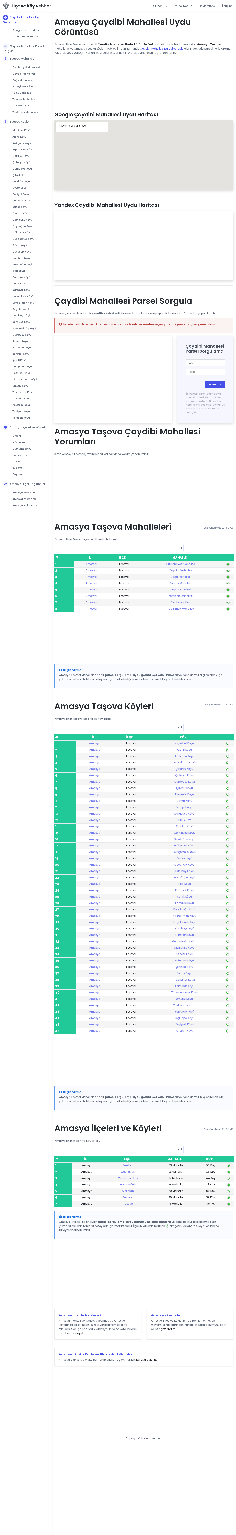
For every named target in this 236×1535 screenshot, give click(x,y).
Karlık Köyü (19, 283)
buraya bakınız (146, 1360)
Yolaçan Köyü (21, 417)
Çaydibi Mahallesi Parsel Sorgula (23, 48)
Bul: (180, 548)
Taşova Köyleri (20, 122)
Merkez (16, 436)
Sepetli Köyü (20, 341)
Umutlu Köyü (20, 386)
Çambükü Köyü (22, 168)
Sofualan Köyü (21, 347)
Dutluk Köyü (19, 207)
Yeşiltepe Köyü (21, 405)
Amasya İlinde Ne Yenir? (80, 1315)
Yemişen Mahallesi (23, 99)
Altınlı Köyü (19, 136)
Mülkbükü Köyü (21, 334)
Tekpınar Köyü (21, 373)
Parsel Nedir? (183, 6)
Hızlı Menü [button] (158, 6)
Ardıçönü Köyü (21, 143)
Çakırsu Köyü (20, 156)
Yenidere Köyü (21, 398)
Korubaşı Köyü (21, 315)
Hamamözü (19, 455)
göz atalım (168, 1329)
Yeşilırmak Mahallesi (25, 112)
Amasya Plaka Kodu (25, 505)
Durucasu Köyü (21, 200)
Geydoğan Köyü (22, 226)
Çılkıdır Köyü (20, 175)
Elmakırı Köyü (20, 213)
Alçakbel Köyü (21, 130)
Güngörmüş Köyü (23, 239)
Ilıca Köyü (18, 271)
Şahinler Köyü (20, 354)
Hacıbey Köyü (21, 258)
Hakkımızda (207, 6)
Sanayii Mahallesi (23, 86)
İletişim (227, 6)
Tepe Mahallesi (21, 93)
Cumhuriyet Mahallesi (26, 67)
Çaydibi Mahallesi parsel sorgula (161, 49)
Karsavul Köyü (21, 290)
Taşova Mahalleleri (23, 59)
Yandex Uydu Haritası (25, 36)
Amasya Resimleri (23, 492)
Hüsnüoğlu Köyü (22, 264)
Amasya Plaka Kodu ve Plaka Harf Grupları (96, 1354)
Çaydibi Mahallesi (23, 73)
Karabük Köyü (21, 277)
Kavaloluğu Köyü (23, 296)
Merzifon (17, 461)
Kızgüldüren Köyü (23, 309)
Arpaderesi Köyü (22, 149)
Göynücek (18, 442)
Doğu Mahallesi (22, 80)
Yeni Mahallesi (21, 105)
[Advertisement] (143, 82)
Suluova (17, 468)
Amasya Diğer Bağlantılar (27, 484)
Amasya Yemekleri (24, 499)
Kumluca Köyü (21, 322)
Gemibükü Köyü (22, 219)
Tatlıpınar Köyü (22, 366)
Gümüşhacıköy (21, 449)
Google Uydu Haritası (26, 30)
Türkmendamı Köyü (24, 379)
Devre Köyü (19, 188)
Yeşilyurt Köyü (21, 411)
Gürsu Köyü (19, 245)
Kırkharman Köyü (23, 302)
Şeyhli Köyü (19, 360)
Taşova (17, 474)
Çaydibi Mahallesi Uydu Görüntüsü (22, 19)
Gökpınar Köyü (21, 232)
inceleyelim (78, 1333)
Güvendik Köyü (21, 251)
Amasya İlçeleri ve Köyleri (27, 427)
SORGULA (215, 384)
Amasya (91, 564)
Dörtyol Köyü (20, 194)
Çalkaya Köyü (21, 162)
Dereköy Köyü (21, 181)
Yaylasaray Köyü (23, 392)
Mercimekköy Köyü (24, 328)
